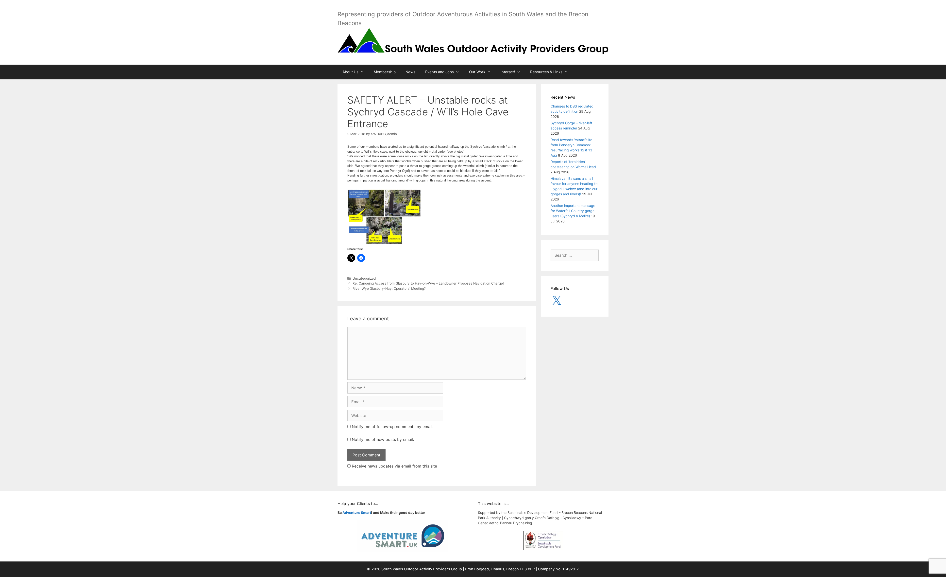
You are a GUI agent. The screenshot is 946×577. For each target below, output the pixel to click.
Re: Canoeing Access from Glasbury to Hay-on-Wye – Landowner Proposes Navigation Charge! (428, 283)
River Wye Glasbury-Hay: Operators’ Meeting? (389, 288)
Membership (385, 72)
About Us (350, 72)
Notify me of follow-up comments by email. (392, 426)
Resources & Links (546, 72)
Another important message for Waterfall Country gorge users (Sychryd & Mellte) (573, 210)
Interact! (508, 72)
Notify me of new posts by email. (383, 439)
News (410, 72)
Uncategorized (364, 278)
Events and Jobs (439, 72)
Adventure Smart (356, 512)
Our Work (477, 72)
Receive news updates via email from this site (394, 466)
